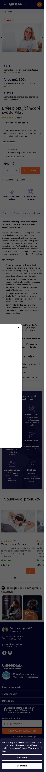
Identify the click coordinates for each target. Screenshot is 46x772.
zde (3, 751)
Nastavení (22, 757)
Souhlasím (22, 765)
